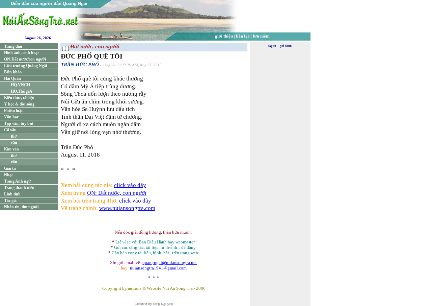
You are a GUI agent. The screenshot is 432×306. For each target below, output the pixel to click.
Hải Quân (12, 78)
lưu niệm (261, 36)
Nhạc (8, 174)
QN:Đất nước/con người (25, 59)
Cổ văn (10, 129)
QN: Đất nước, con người (116, 193)
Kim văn (11, 149)
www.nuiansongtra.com (127, 208)
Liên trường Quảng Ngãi (25, 65)
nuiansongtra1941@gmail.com (158, 267)
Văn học (11, 117)
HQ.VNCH (20, 85)
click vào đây (130, 185)
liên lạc (243, 36)
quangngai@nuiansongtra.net (169, 262)
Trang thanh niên (19, 187)
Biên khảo (13, 72)
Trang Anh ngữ (17, 181)
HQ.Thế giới (21, 91)
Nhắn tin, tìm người (21, 207)
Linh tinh (12, 194)
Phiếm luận (14, 110)
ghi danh (286, 46)
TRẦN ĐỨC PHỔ (80, 64)
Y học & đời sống (19, 104)
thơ (14, 136)
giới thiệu (224, 36)
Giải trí (10, 168)
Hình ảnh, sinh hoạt (21, 52)
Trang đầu (13, 46)
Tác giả (10, 200)
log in (272, 46)
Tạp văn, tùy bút (18, 123)
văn (14, 142)
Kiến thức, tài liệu (19, 97)
